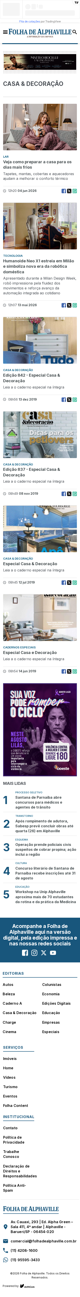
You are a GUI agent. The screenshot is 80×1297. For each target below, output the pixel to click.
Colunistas (51, 984)
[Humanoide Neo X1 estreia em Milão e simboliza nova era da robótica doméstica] (40, 228)
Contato (10, 1128)
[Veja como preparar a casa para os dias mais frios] (40, 129)
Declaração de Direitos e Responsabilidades (20, 1171)
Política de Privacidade (13, 1139)
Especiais (50, 1032)
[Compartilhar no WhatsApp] (74, 191)
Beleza (9, 994)
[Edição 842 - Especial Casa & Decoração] (40, 342)
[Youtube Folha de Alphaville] (53, 953)
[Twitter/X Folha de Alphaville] (44, 953)
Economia (51, 994)
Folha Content (15, 1105)
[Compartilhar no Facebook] (64, 191)
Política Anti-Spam (14, 1188)
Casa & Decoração (19, 1012)
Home (8, 1068)
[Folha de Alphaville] (40, 33)
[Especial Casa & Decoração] (40, 531)
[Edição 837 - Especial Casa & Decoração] (40, 437)
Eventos (10, 1096)
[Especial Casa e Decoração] (40, 619)
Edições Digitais (56, 1003)
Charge (9, 1022)
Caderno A (12, 1003)
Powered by (11, 1286)
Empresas (51, 1022)
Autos (8, 984)
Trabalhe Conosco (11, 1154)
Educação (51, 1012)
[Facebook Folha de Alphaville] (25, 953)
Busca (74, 32)
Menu (5, 32)
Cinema (9, 1032)
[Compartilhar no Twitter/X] (69, 191)
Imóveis (10, 1058)
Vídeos (9, 1077)
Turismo (10, 1087)
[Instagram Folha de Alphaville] (34, 953)
